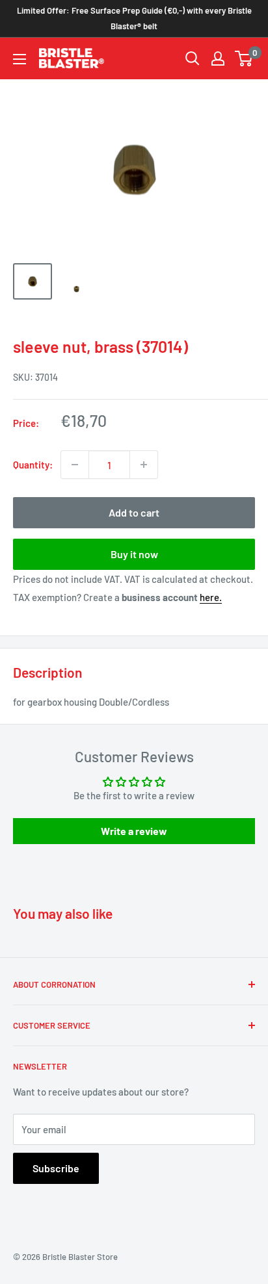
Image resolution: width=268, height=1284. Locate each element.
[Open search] (192, 58)
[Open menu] (19, 59)
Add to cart (134, 512)
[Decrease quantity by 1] (74, 464)
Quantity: (33, 464)
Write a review (134, 831)
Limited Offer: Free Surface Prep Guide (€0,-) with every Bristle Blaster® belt (134, 18)
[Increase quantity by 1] (143, 464)
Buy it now (134, 554)
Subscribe (56, 1168)
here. (211, 597)
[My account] (217, 58)
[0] (244, 58)
